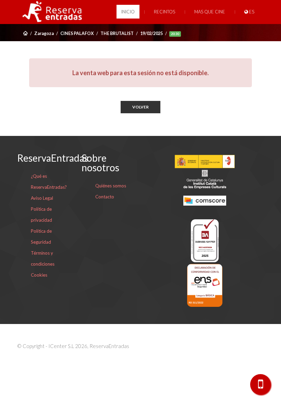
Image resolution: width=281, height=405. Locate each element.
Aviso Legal (42, 198)
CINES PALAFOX (77, 33)
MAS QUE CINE (209, 11)
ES (251, 11)
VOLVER (140, 106)
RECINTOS (164, 11)
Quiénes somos (110, 185)
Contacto (104, 196)
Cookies (39, 275)
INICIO (128, 11)
